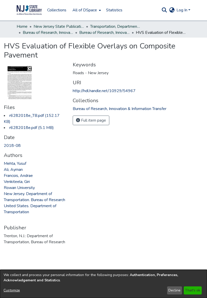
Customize (12, 290)
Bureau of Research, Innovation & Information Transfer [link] (48, 32)
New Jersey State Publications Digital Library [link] (59, 26)
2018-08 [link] (12, 145)
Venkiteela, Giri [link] (17, 181)
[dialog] (103, 284)
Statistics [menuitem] (114, 10)
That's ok (192, 290)
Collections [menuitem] (56, 10)
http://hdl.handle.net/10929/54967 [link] (104, 91)
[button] (29, 10)
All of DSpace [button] (84, 10)
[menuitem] (86, 10)
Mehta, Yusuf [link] (15, 163)
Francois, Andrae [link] (18, 175)
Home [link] (22, 26)
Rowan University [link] (19, 188)
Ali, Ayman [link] (13, 169)
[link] (31, 127)
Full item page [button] (93, 120)
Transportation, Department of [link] (115, 26)
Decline (174, 290)
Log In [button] (182, 10)
